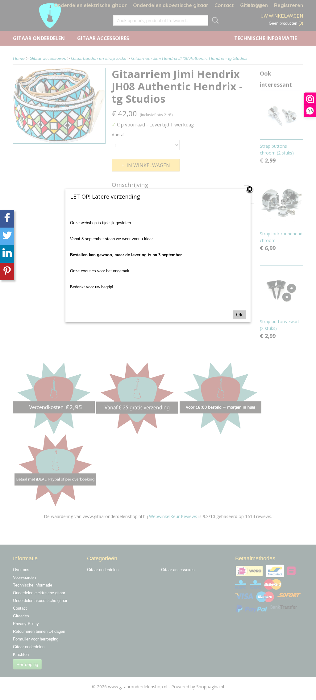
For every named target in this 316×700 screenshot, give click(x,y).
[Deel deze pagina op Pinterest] (7, 271)
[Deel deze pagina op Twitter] (7, 236)
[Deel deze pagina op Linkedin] (7, 254)
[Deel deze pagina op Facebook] (7, 219)
